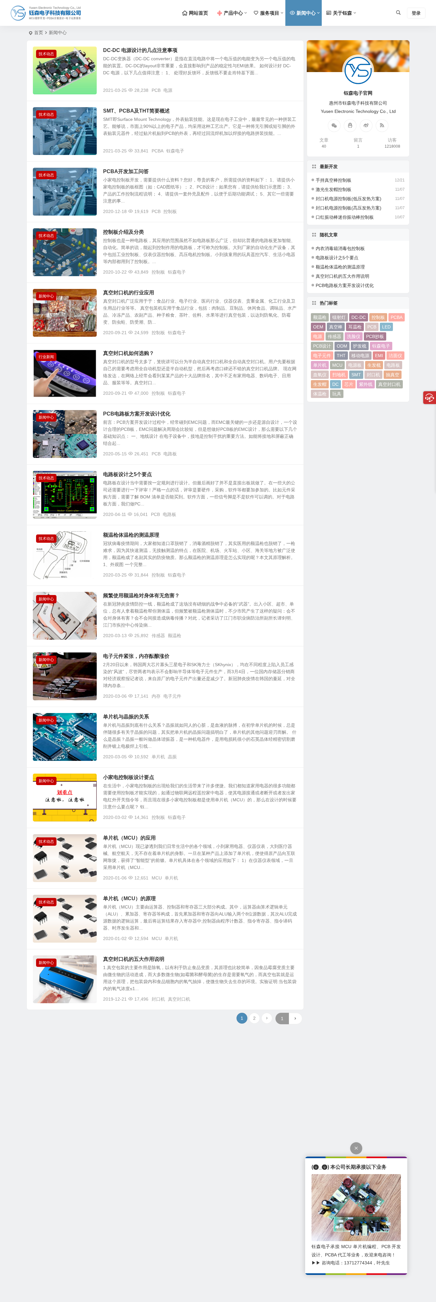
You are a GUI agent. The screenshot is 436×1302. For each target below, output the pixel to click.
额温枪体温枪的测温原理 (131, 535)
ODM (342, 346)
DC (335, 384)
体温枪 (320, 393)
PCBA (157, 150)
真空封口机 (179, 999)
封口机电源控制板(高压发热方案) (348, 207)
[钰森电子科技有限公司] (46, 13)
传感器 (158, 635)
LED (386, 326)
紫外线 (365, 384)
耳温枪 (355, 326)
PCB (156, 90)
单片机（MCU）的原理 (129, 898)
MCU (157, 877)
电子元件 (172, 696)
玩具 (336, 393)
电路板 (170, 453)
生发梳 (374, 365)
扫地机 (339, 374)
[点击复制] (350, 125)
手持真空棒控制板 (333, 180)
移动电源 (360, 355)
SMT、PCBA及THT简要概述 (136, 111)
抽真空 (392, 374)
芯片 (348, 384)
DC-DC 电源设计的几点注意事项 (140, 50)
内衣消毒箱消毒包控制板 (340, 248)
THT (341, 355)
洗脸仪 (353, 336)
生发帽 (320, 384)
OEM (318, 326)
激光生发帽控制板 (333, 189)
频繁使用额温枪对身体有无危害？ (141, 595)
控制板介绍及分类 (123, 232)
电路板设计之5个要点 (127, 474)
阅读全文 (291, 89)
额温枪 (174, 635)
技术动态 (46, 54)
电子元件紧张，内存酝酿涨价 (136, 656)
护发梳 (359, 346)
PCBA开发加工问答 (126, 171)
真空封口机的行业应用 (128, 292)
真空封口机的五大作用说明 (133, 959)
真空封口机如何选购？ (128, 353)
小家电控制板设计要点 (128, 777)
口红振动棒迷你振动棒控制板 (345, 217)
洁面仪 (395, 355)
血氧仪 (320, 374)
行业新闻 (46, 357)
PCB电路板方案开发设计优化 (136, 413)
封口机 (158, 999)
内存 (156, 696)
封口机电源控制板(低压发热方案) (348, 198)
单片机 (158, 756)
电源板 (355, 365)
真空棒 (335, 326)
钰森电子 (175, 150)
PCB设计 (322, 346)
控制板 (170, 211)
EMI (379, 355)
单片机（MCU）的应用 (129, 838)
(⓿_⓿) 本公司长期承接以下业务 (349, 1167)
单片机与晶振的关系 (126, 716)
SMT (356, 374)
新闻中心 (46, 296)
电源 (167, 90)
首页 (38, 32)
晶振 (172, 756)
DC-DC (358, 317)
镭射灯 (339, 317)
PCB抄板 (375, 336)
